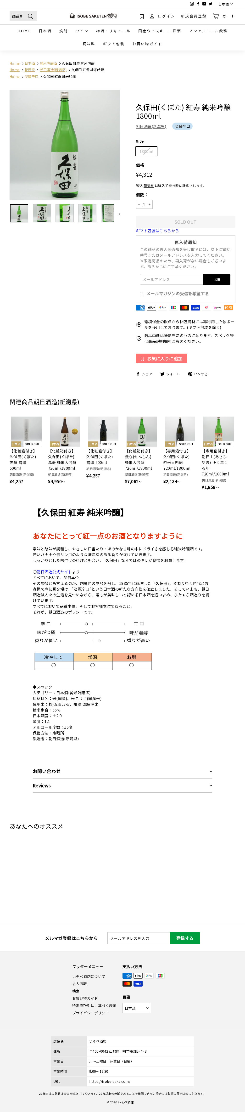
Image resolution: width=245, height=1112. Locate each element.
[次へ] (117, 213)
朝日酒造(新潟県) (151, 126)
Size (140, 141)
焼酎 (63, 30)
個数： (142, 195)
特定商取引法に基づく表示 (94, 1005)
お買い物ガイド (147, 43)
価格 (140, 165)
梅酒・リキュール (113, 30)
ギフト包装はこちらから (157, 230)
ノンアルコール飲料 (208, 30)
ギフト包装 (114, 43)
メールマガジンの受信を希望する (177, 293)
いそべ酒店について (89, 976)
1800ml (146, 151)
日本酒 (45, 30)
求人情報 (79, 983)
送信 (216, 279)
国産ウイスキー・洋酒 (159, 30)
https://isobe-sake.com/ (109, 1081)
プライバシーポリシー (90, 1012)
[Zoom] (65, 145)
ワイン (82, 30)
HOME (24, 30)
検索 (76, 990)
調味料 (89, 43)
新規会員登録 (194, 15)
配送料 (149, 185)
